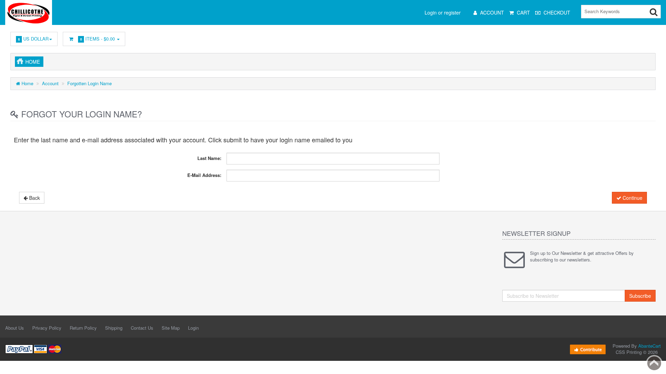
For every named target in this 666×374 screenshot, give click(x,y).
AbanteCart (649, 345)
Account (50, 83)
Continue (631, 197)
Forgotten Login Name (89, 83)
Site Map (171, 327)
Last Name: (209, 158)
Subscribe (640, 295)
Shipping (113, 327)
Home (32, 61)
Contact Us (142, 327)
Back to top (654, 363)
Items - (97, 38)
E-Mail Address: (204, 175)
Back (34, 197)
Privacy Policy (46, 327)
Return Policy (83, 327)
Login (193, 327)
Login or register (443, 12)
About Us (14, 327)
